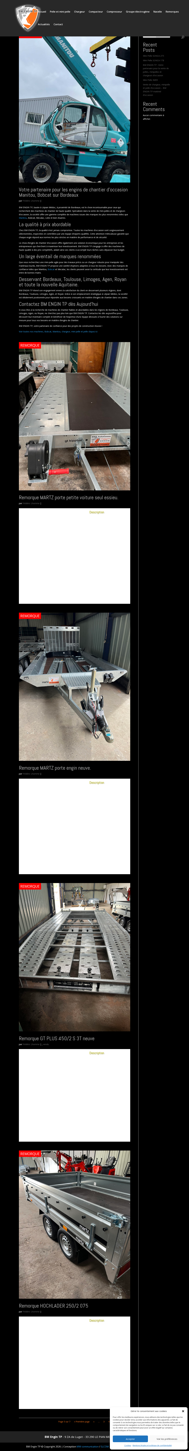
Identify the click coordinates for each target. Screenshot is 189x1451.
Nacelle (157, 12)
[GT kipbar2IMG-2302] (51, 594)
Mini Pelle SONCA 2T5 (153, 55)
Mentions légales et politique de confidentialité (152, 1445)
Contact (58, 24)
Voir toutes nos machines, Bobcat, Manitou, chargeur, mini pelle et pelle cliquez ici (58, 331)
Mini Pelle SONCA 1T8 (153, 60)
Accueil (42, 12)
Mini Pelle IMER (150, 80)
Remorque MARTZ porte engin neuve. (55, 767)
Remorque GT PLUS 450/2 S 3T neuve (56, 1038)
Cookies (127, 1445)
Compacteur (96, 12)
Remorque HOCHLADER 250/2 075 (53, 1305)
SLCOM (105, 1446)
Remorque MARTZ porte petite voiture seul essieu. (68, 497)
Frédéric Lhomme (31, 200)
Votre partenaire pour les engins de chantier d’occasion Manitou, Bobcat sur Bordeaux (73, 192)
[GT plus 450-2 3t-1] (51, 1135)
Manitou (23, 217)
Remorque (30, 345)
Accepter (130, 1438)
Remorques (172, 12)
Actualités (44, 24)
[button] (183, 1411)
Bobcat (51, 269)
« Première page (82, 1421)
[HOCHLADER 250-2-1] (51, 1402)
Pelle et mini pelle (60, 12)
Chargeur (79, 12)
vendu (46, 1044)
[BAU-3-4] (51, 865)
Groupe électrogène (138, 12)
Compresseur (114, 12)
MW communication (88, 1446)
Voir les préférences (167, 1438)
